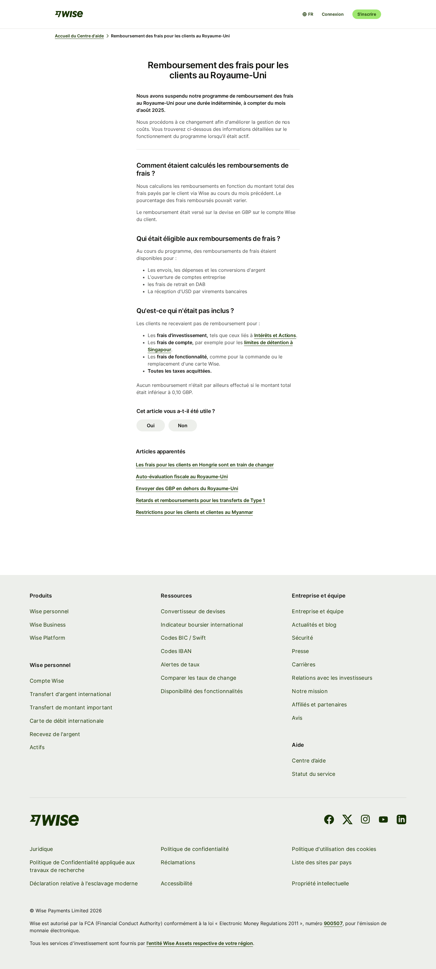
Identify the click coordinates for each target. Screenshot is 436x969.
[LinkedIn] (401, 820)
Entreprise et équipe (317, 611)
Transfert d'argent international (70, 694)
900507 (333, 923)
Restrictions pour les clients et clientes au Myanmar (194, 512)
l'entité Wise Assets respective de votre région (200, 943)
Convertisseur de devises (193, 611)
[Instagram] (365, 820)
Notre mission (309, 691)
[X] (347, 820)
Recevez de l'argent (55, 734)
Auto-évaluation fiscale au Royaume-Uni (182, 476)
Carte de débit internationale (67, 721)
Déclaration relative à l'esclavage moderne (84, 883)
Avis (297, 718)
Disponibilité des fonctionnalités (202, 691)
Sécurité (302, 638)
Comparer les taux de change (198, 678)
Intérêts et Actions (275, 335)
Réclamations (178, 862)
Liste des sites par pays (321, 862)
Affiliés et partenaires (319, 704)
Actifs (37, 747)
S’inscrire (366, 14)
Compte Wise (47, 681)
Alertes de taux (180, 664)
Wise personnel (49, 611)
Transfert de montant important (71, 707)
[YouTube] (383, 820)
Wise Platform (47, 638)
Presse (300, 651)
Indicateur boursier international (202, 625)
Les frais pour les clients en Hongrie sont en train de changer (205, 465)
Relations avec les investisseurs (332, 678)
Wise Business (48, 625)
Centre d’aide (308, 760)
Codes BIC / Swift (183, 638)
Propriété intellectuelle (320, 883)
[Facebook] (329, 820)
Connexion (333, 14)
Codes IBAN (176, 651)
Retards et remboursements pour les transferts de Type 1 (200, 500)
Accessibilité (176, 883)
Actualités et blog (314, 625)
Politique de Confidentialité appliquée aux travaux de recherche (82, 866)
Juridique (41, 849)
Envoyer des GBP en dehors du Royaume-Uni (187, 488)
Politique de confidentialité (195, 849)
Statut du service (313, 774)
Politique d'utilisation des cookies (334, 849)
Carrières (303, 664)
